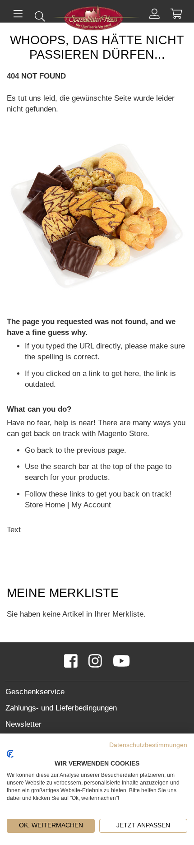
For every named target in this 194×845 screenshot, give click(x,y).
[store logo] (97, 19)
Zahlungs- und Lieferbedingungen (61, 708)
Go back (39, 450)
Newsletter (23, 724)
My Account (91, 505)
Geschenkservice (35, 691)
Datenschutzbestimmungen (148, 745)
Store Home (45, 505)
